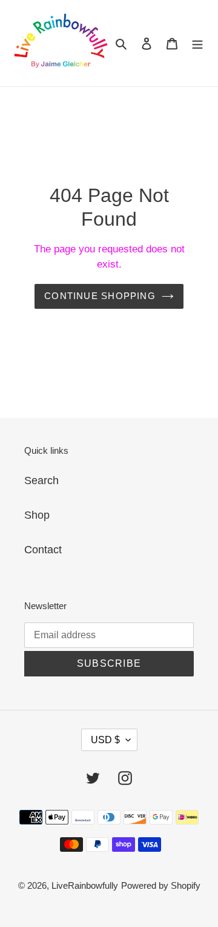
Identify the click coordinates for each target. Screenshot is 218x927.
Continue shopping (100, 296)
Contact (43, 550)
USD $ (105, 740)
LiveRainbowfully (84, 885)
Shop (37, 515)
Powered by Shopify (160, 885)
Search (41, 480)
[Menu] (197, 43)
